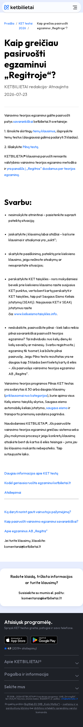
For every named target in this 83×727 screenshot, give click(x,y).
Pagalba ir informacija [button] (26, 674)
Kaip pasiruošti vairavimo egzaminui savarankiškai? (41, 521)
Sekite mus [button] (14, 686)
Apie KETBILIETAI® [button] (23, 661)
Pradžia (9, 23)
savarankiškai (23, 121)
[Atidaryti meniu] (58, 7)
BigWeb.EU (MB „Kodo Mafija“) (42, 704)
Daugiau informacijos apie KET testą (31, 473)
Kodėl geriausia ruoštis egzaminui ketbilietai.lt (37, 483)
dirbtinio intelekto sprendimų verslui (55, 708)
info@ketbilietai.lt (69, 698)
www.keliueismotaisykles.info (35, 314)
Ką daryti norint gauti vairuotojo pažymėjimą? (37, 512)
